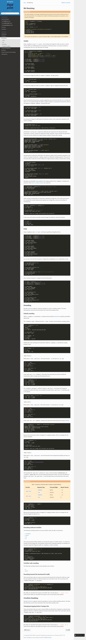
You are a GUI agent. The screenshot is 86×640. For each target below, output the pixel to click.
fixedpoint (10, 1)
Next (67, 630)
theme (37, 637)
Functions (4, 27)
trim (3, 42)
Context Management (6, 48)
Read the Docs (48, 637)
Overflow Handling (6, 46)
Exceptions (4, 29)
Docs (25, 2)
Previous (27, 630)
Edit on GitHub (66, 2)
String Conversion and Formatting (8, 52)
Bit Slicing (4, 50)
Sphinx (30, 637)
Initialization (4, 34)
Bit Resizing (4, 38)
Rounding (4, 44)
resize (3, 40)
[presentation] (51, 358)
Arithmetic (4, 36)
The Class (6, 21)
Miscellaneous (4, 54)
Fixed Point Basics (5, 19)
